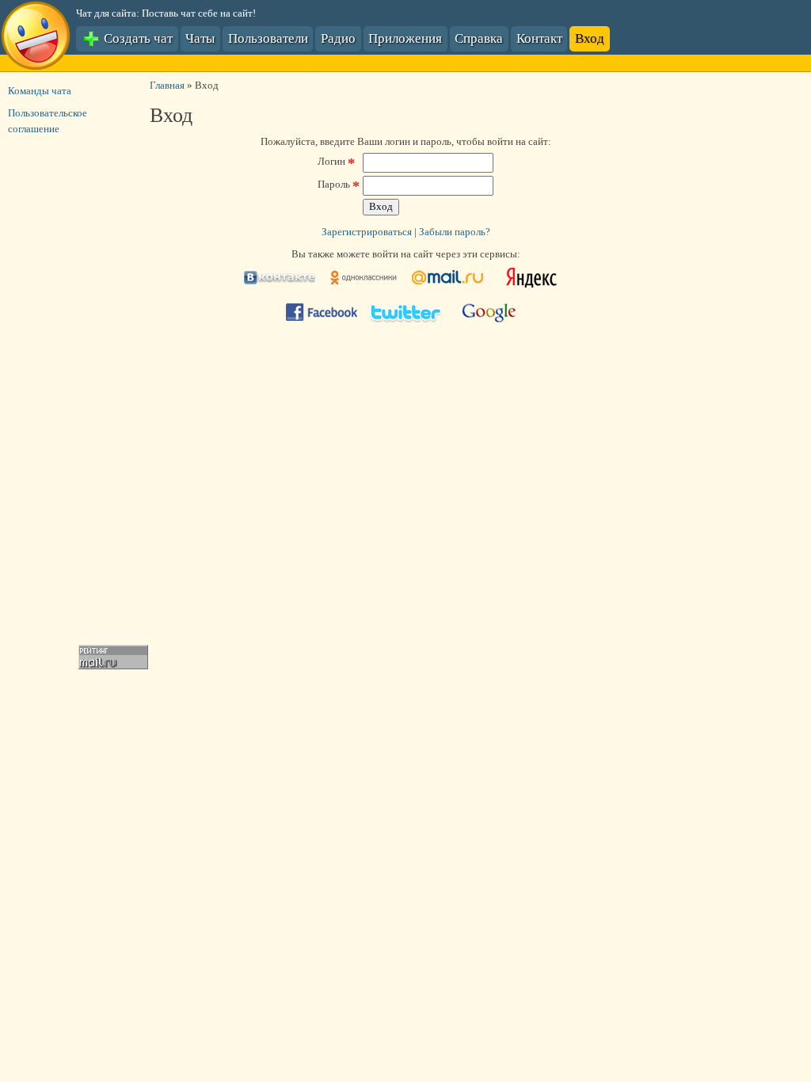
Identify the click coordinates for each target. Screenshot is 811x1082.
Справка (479, 38)
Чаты (200, 38)
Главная (167, 85)
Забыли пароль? (454, 232)
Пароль (339, 184)
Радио (338, 38)
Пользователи (268, 38)
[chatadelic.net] (35, 38)
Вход (589, 38)
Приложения (405, 38)
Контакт (539, 38)
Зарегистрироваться (367, 232)
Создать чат (137, 38)
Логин (336, 161)
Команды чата (39, 91)
